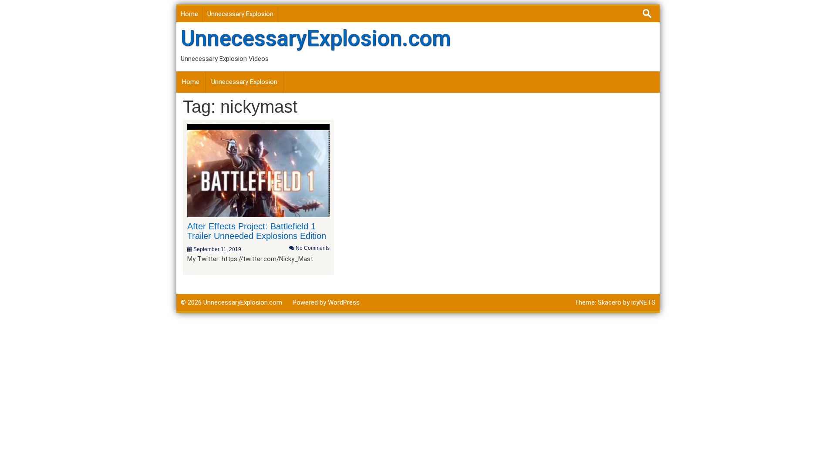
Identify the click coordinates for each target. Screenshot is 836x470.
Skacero (609, 302)
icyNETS (643, 302)
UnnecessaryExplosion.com (316, 38)
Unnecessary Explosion (240, 14)
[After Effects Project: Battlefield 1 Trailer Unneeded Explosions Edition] (258, 170)
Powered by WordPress (326, 302)
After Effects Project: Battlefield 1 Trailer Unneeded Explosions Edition (256, 231)
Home (189, 14)
